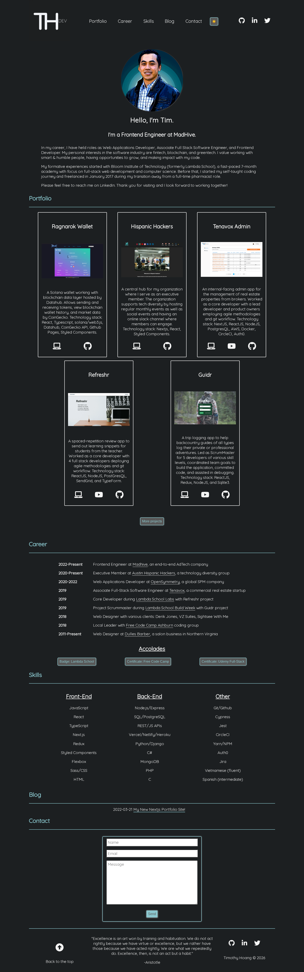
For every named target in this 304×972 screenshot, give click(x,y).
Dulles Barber (137, 633)
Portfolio (98, 21)
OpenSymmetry (165, 581)
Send (152, 914)
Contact (194, 21)
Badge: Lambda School (77, 661)
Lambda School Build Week (170, 607)
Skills (148, 21)
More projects (152, 521)
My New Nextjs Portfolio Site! (159, 809)
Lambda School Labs (155, 599)
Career (125, 21)
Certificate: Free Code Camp (148, 661)
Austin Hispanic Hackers (153, 572)
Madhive (140, 564)
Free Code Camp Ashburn (149, 625)
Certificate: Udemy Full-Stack (223, 661)
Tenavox (176, 590)
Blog (169, 21)
